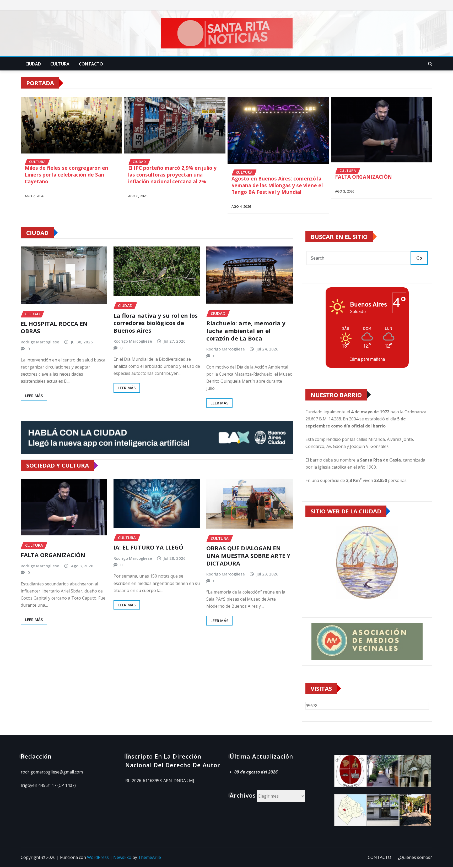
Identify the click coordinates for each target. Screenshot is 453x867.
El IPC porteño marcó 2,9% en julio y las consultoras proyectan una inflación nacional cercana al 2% (172, 175)
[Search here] (430, 64)
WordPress (98, 857)
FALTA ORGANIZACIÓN (363, 177)
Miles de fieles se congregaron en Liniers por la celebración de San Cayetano (66, 175)
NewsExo (122, 857)
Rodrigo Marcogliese (40, 341)
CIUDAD (33, 64)
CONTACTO (91, 64)
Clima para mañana (367, 359)
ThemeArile (149, 857)
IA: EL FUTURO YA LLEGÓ (148, 547)
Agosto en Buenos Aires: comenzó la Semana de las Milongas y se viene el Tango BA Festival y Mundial (277, 185)
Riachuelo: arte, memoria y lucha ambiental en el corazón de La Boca (245, 330)
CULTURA (59, 64)
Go (419, 258)
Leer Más (34, 395)
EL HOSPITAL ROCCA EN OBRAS (54, 327)
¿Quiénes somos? (415, 857)
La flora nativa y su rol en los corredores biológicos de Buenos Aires (156, 322)
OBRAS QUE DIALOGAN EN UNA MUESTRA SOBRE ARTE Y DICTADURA (248, 555)
